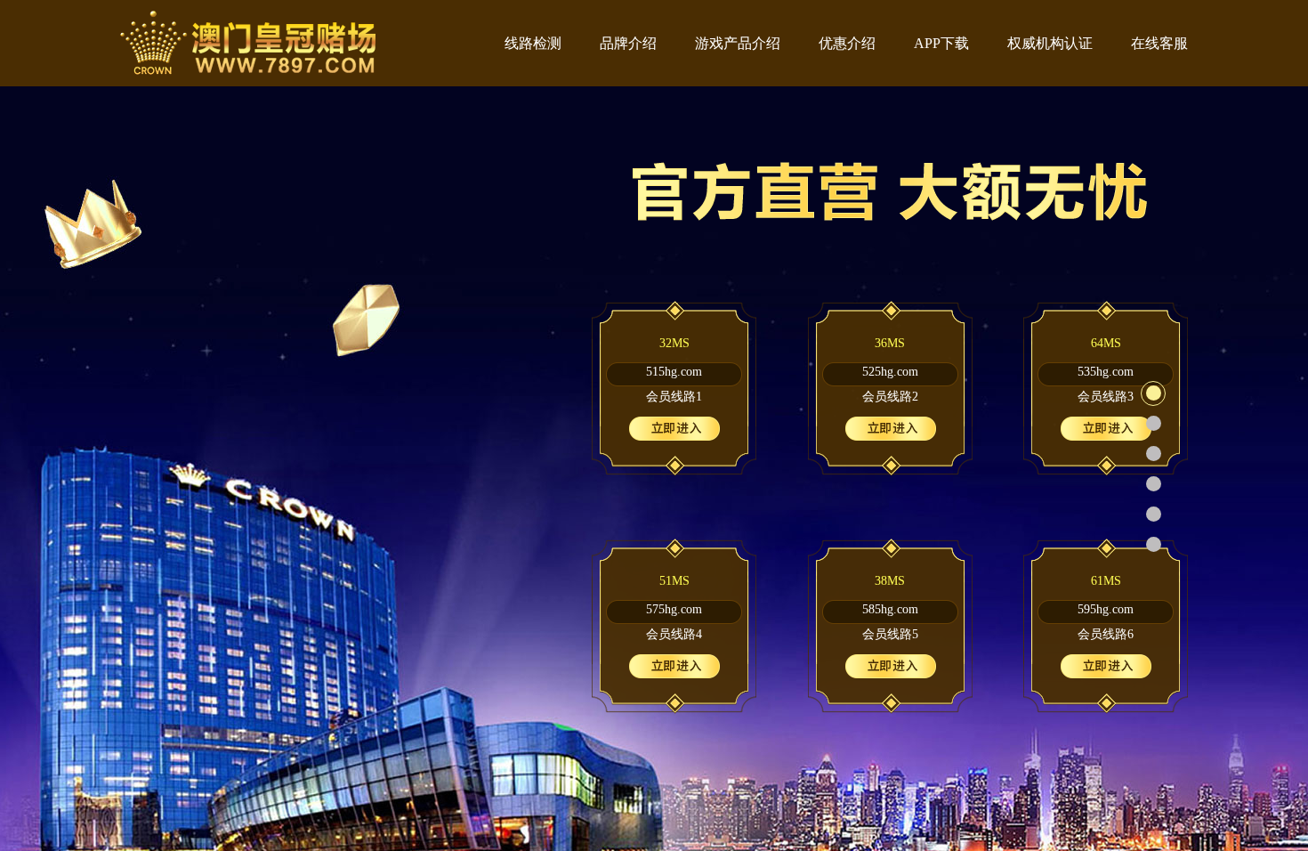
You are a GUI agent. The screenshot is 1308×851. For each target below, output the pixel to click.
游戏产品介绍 (737, 43)
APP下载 (941, 43)
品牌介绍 (628, 43)
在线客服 (1159, 43)
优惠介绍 (847, 43)
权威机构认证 (1050, 43)
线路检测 (533, 43)
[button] (1153, 393)
